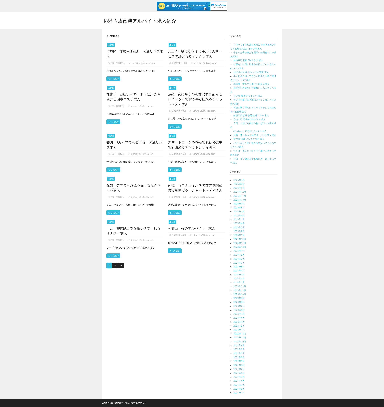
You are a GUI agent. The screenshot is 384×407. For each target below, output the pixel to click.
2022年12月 (239, 333)
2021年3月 (239, 384)
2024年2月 (239, 278)
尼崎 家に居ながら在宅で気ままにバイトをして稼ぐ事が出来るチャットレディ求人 (195, 99)
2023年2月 (239, 325)
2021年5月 (239, 376)
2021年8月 (239, 364)
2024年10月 (239, 246)
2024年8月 (239, 254)
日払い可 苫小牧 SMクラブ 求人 (249, 119)
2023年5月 (239, 313)
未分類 (111, 44)
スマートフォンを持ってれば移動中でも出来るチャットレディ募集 (195, 144)
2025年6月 (239, 215)
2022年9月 (239, 345)
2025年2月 (239, 231)
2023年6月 (239, 309)
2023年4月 (239, 317)
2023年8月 (239, 301)
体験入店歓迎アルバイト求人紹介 (140, 20)
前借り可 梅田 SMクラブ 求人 (248, 60)
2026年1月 (239, 187)
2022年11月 (239, 337)
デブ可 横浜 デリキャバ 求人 (247, 95)
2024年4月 (239, 270)
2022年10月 (239, 341)
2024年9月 (239, 250)
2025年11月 (239, 195)
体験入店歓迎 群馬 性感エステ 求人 (251, 115)
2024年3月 (239, 274)
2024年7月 (239, 258)
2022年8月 (239, 349)
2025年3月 (239, 227)
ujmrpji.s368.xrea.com (143, 63)
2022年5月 (239, 361)
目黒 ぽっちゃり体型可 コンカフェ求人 (254, 135)
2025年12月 (239, 191)
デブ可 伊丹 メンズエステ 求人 (248, 138)
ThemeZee (140, 402)
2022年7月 (239, 353)
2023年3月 (239, 321)
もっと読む (113, 78)
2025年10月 (239, 199)
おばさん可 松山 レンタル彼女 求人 (251, 72)
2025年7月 (239, 211)
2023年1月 (239, 329)
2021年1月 (239, 392)
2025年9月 (239, 203)
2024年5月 (239, 266)
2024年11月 (239, 243)
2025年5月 (239, 219)
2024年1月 (239, 282)
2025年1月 (239, 235)
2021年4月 (239, 380)
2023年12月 (239, 286)
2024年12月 (239, 238)
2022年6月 (239, 357)
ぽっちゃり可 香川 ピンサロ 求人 (250, 131)
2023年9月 (239, 298)
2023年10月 (239, 294)
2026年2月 (239, 183)
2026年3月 (239, 180)
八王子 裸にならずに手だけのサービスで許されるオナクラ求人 (195, 53)
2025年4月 (239, 223)
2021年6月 (239, 372)
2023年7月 (239, 306)
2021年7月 (239, 369)
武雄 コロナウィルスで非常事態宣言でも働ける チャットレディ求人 (195, 187)
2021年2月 (239, 388)
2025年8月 (239, 207)
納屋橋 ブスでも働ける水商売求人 (251, 83)
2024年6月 (239, 262)
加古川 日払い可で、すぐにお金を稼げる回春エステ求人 (133, 96)
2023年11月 (239, 290)
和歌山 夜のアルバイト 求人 (191, 228)
